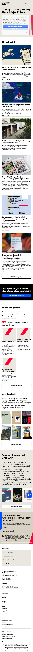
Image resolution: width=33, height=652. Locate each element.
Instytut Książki (6, 3)
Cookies (3, 633)
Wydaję (17, 322)
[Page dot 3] (9, 33)
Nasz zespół (4, 618)
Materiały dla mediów (6, 626)
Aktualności (4, 608)
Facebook (4, 595)
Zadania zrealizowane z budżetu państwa (11, 640)
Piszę (4, 322)
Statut (3, 622)
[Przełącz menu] (30, 3)
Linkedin (3, 603)
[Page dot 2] (7, 33)
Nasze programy (5, 610)
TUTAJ (22, 408)
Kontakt (3, 611)
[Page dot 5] (15, 33)
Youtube (4, 601)
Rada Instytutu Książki (7, 620)
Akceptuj (9, 649)
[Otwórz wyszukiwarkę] (26, 3)
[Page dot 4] (12, 33)
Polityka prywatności (6, 631)
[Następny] (31, 495)
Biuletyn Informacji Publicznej (8, 636)
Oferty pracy (4, 641)
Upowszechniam (8, 325)
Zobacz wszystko (16, 444)
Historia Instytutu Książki (7, 624)
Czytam (10, 322)
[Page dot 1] (4, 33)
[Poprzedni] (28, 495)
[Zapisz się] (29, 531)
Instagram (4, 597)
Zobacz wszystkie (16, 277)
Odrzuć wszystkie (21, 649)
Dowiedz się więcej (23, 645)
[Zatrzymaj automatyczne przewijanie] (26, 32)
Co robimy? (4, 617)
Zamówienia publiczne (7, 638)
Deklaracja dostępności (7, 634)
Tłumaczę (25, 322)
